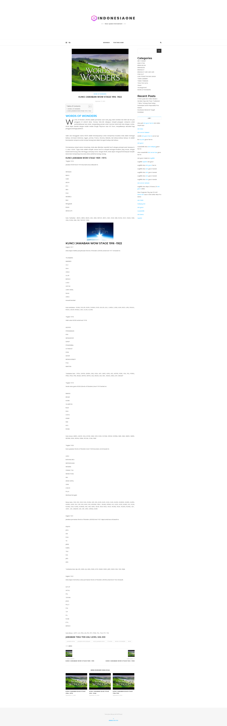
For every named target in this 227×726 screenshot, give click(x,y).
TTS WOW (109, 641)
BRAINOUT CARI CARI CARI (145, 72)
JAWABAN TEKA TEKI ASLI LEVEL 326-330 (85, 637)
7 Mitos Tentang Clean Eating (146, 103)
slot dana (140, 129)
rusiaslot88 (140, 211)
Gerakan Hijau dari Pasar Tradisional (148, 101)
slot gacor (140, 143)
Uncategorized (141, 87)
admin (70, 646)
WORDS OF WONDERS (74, 109)
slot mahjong (152, 146)
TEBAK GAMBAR (142, 78)
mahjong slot (141, 204)
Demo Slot (140, 194)
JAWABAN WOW (71, 641)
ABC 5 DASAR (141, 61)
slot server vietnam (143, 183)
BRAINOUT (140, 70)
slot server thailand (143, 132)
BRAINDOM (141, 67)
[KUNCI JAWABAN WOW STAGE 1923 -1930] (131, 653)
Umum (139, 85)
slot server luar (152, 152)
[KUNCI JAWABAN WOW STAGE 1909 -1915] (69, 653)
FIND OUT (140, 74)
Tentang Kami (118, 42)
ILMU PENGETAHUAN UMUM (146, 76)
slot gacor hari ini (148, 123)
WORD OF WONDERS (100, 94)
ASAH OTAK (141, 63)
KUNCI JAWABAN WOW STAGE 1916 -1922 (79, 111)
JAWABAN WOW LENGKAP (83, 641)
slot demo (140, 214)
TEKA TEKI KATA (142, 83)
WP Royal (119, 714)
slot (147, 169)
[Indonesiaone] (113, 18)
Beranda (106, 42)
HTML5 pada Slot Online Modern (147, 99)
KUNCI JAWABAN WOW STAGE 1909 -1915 (86, 157)
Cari (159, 50)
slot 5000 (140, 200)
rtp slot (142, 139)
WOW (129, 641)
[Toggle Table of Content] (89, 106)
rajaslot (144, 162)
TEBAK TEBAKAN (142, 81)
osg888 (152, 158)
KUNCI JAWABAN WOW (99, 641)
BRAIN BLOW (141, 65)
